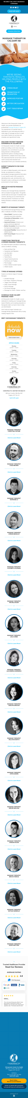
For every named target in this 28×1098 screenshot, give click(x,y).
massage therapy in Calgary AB (16, 127)
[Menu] (14, 1095)
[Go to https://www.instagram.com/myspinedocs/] (17, 8)
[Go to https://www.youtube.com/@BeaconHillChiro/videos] (15, 8)
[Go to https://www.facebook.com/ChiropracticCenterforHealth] (11, 8)
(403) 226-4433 (14, 398)
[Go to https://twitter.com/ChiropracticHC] (13, 8)
